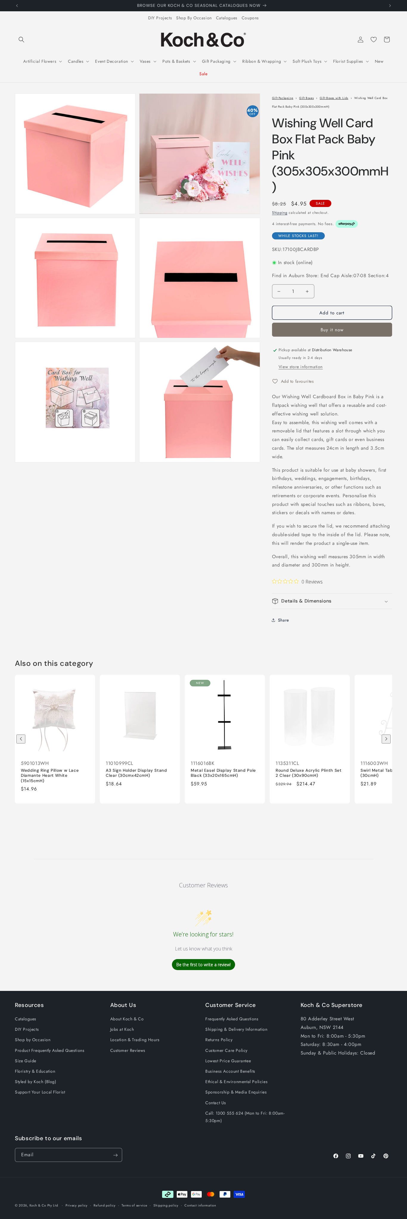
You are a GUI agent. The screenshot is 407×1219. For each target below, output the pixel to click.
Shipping (280, 212)
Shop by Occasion (33, 1040)
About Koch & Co (127, 1019)
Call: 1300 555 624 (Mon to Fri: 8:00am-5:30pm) (245, 1117)
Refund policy (104, 1205)
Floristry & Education (35, 1071)
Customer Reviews (128, 1050)
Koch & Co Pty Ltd (43, 1205)
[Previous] (20, 739)
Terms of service (134, 1205)
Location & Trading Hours (135, 1040)
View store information (301, 367)
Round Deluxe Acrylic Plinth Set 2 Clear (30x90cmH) (309, 773)
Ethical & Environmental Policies (236, 1082)
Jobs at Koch (122, 1029)
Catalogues (226, 18)
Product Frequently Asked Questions (49, 1050)
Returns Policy (218, 1040)
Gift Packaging (282, 98)
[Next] (386, 739)
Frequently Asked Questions (232, 1019)
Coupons (250, 18)
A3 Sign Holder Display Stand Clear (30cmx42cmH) (136, 773)
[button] (21, 39)
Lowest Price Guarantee (228, 1061)
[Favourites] (373, 39)
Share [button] (283, 620)
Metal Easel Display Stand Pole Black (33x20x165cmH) (223, 773)
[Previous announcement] (17, 5)
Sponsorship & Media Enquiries (236, 1092)
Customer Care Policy (226, 1050)
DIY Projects (160, 18)
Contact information (200, 1205)
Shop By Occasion (194, 18)
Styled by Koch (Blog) (35, 1082)
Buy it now (332, 330)
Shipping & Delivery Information (236, 1029)
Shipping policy (165, 1205)
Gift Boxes (306, 98)
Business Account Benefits (230, 1071)
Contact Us (215, 1103)
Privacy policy (77, 1205)
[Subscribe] (115, 1155)
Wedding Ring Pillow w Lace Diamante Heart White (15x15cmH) (50, 775)
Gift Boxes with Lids (334, 98)
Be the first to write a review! (203, 964)
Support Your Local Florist (40, 1092)
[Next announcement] (390, 5)
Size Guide (25, 1061)
